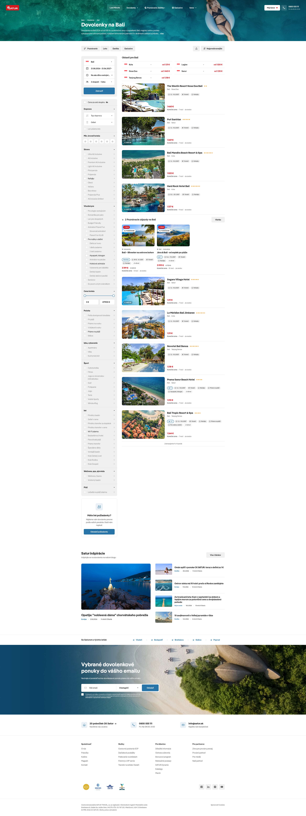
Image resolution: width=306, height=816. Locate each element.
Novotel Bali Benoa (177, 346)
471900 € (106, 302)
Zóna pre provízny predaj (202, 749)
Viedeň (139, 640)
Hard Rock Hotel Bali (178, 186)
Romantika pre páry (96, 215)
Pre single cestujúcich (97, 211)
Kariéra (84, 757)
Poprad (216, 640)
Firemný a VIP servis (126, 761)
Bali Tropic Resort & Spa (180, 412)
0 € (87, 302)
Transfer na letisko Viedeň (128, 765)
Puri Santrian (174, 119)
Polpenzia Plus (94, 195)
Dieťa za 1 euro (95, 243)
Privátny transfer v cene (97, 427)
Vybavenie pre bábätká (99, 267)
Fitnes (90, 372)
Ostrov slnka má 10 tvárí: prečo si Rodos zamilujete (199, 583)
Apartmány (92, 348)
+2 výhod (188, 391)
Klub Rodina (93, 460)
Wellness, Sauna (94, 476)
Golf (89, 383)
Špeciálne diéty (94, 448)
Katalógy (159, 769)
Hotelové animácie (97, 263)
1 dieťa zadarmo (96, 247)
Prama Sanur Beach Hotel (181, 379)
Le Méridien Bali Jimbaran (181, 312)
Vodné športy (93, 399)
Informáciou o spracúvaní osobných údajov (98, 697)
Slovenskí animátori (98, 231)
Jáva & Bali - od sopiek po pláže (172, 252)
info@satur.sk (196, 723)
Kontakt (84, 765)
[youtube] (222, 787)
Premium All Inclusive (96, 162)
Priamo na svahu (94, 323)
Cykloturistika (93, 368)
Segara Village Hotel (178, 279)
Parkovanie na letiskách (127, 757)
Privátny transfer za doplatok (99, 423)
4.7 (171, 421)
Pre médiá (196, 757)
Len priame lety (94, 129)
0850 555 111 (145, 723)
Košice (198, 640)
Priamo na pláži (214, 388)
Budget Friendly (94, 223)
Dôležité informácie (163, 749)
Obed (90, 182)
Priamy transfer (94, 443)
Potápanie (92, 387)
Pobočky (84, 753)
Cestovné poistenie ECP (128, 749)
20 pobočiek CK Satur (101, 723)
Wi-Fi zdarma (93, 431)
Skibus (90, 335)
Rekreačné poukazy (163, 761)
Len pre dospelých (95, 219)
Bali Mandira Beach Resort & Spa (184, 152)
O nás (83, 749)
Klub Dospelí (93, 464)
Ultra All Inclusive (95, 154)
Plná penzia (92, 170)
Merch (158, 773)
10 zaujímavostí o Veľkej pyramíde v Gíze (194, 615)
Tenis (90, 395)
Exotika (116, 48)
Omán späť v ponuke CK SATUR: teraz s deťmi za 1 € (199, 567)
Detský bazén (95, 272)
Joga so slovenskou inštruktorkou (96, 377)
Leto (105, 48)
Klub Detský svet (95, 456)
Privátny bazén (94, 415)
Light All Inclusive (95, 166)
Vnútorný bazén (94, 480)
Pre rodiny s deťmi (95, 239)
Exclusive (129, 48)
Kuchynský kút (93, 356)
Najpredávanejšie (214, 48)
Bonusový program (163, 757)
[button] (99, 61)
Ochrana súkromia (162, 753)
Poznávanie (92, 48)
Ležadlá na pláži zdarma (97, 492)
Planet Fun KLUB (96, 235)
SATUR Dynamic (162, 765)
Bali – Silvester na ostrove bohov (138, 252)
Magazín (84, 761)
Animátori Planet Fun (96, 227)
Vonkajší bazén (94, 452)
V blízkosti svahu (94, 327)
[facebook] (201, 787)
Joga (90, 391)
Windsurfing (93, 403)
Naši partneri (197, 761)
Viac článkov (215, 555)
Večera (91, 186)
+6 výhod (171, 261)
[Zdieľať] (196, 48)
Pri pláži (91, 319)
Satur (191, 8)
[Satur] (12, 7)
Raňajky (91, 178)
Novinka (126, 260)
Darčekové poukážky (126, 753)
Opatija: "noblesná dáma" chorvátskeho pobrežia (114, 615)
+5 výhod (136, 263)
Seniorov (91, 280)
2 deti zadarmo (95, 251)
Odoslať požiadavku (99, 532)
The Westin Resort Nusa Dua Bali (184, 85)
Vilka (90, 352)
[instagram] (215, 787)
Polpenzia (92, 174)
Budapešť (158, 640)
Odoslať (150, 688)
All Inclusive (93, 158)
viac (162, 33)
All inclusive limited (95, 199)
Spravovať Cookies (218, 805)
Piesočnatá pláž (94, 439)
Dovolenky (131, 8)
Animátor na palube (97, 259)
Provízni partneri (199, 753)
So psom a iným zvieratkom (99, 284)
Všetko (218, 219)
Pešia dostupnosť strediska (99, 315)
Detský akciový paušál (98, 276)
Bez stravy (92, 191)
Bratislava (179, 640)
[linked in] (208, 787)
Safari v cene (93, 419)
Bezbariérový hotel (95, 435)
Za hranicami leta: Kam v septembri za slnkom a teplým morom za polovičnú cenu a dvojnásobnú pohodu (198, 599)
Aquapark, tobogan (176, 391)
